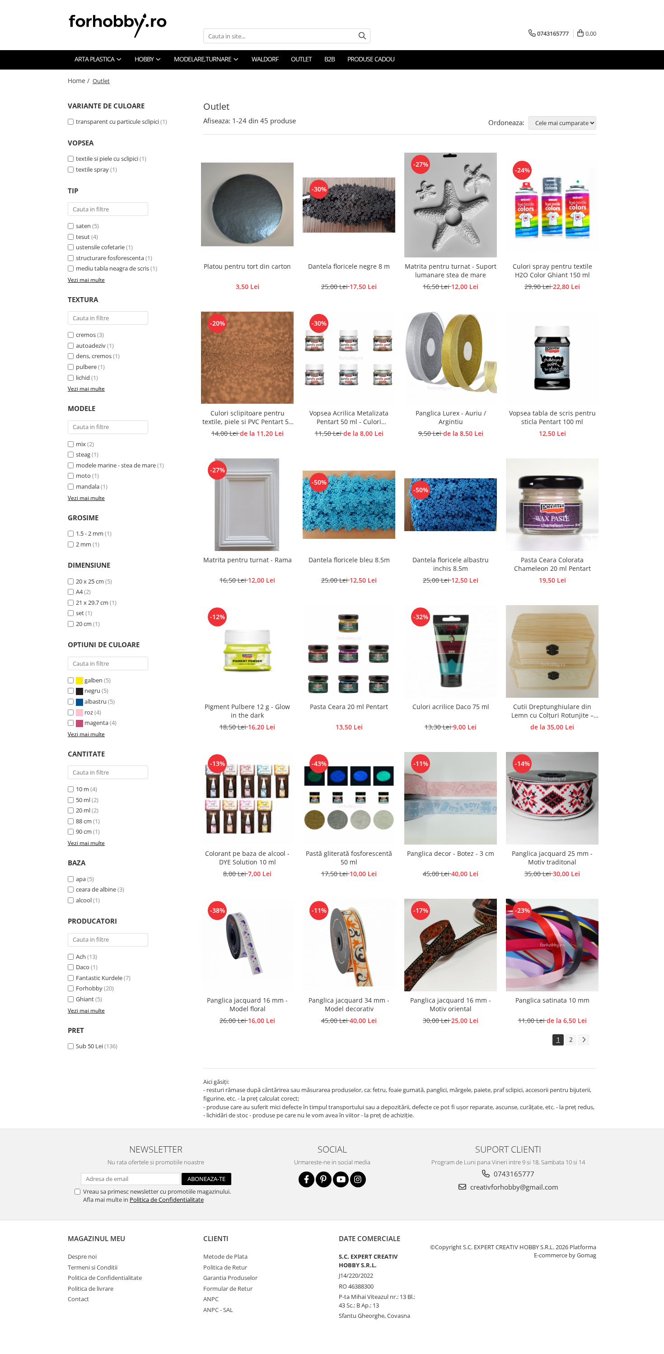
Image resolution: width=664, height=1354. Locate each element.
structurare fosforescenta (110, 258)
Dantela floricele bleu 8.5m (349, 560)
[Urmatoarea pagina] (583, 1040)
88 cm (84, 821)
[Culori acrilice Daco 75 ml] (450, 651)
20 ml (83, 810)
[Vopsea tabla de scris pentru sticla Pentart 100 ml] (552, 358)
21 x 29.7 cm (92, 602)
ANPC (211, 1299)
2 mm (83, 544)
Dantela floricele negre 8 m (349, 266)
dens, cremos (94, 356)
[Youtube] (341, 1179)
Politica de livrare (90, 1288)
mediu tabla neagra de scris (112, 268)
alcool (84, 900)
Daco (82, 967)
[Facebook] (306, 1179)
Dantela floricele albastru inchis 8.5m (450, 564)
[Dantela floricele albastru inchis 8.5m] (450, 504)
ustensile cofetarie (100, 247)
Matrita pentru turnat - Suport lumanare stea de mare (450, 270)
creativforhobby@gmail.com (513, 1186)
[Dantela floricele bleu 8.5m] (349, 505)
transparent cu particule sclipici (117, 121)
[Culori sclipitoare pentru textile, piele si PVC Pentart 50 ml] (247, 358)
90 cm (84, 831)
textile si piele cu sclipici (107, 158)
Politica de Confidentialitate (167, 1199)
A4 (79, 592)
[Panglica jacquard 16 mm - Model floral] (247, 945)
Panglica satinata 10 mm (552, 1000)
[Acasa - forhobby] (126, 25)
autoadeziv (91, 345)
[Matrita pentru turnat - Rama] (247, 504)
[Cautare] (362, 35)
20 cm (84, 624)
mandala (87, 486)
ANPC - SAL (218, 1310)
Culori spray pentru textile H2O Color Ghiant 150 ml (552, 270)
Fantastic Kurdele (99, 978)
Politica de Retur (225, 1267)
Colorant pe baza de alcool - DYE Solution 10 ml (247, 857)
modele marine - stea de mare (116, 465)
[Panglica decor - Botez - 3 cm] (450, 798)
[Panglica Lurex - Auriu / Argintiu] (450, 358)
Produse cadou (370, 59)
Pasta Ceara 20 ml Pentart (349, 706)
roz (88, 712)
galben (93, 680)
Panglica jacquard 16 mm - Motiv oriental (450, 1004)
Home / (79, 80)
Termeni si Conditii (92, 1267)
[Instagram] (358, 1179)
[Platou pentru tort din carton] (247, 205)
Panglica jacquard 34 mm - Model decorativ (349, 1004)
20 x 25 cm (90, 581)
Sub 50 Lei (89, 1046)
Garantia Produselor (230, 1278)
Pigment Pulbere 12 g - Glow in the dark (247, 710)
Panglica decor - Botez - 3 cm (450, 853)
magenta (96, 723)
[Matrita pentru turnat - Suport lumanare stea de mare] (450, 205)
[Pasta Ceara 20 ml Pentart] (349, 651)
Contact (78, 1299)
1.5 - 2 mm (89, 533)
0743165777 (513, 1173)
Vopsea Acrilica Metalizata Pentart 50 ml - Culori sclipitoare (348, 418)
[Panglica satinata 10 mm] (552, 945)
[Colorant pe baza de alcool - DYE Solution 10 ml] (247, 798)
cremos (86, 335)
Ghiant (85, 999)
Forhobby (89, 988)
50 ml (83, 800)
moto (83, 476)
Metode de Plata (225, 1256)
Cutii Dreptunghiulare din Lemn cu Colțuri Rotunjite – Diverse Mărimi (552, 711)
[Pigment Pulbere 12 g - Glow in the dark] (247, 651)
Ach (81, 956)
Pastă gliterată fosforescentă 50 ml (349, 857)
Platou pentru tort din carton (247, 266)
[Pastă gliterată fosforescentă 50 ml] (349, 798)
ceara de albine (96, 889)
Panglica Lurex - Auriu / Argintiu (451, 417)
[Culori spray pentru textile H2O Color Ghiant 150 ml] (552, 205)
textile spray (92, 169)
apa (81, 879)
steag (83, 454)
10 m (82, 789)
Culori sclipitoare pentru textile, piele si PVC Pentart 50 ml (247, 418)
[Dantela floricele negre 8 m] (349, 205)
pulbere (86, 367)
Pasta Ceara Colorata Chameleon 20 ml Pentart (552, 564)
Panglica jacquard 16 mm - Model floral (247, 1004)
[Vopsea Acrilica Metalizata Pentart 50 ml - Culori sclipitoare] (349, 358)
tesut (83, 237)
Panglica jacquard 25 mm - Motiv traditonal (552, 857)
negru (92, 690)
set (80, 613)
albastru (95, 701)
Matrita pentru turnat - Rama (247, 560)
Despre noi (82, 1256)
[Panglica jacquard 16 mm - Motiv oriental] (450, 945)
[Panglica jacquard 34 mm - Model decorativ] (349, 945)
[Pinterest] (324, 1179)
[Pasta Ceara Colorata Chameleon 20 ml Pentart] (552, 504)
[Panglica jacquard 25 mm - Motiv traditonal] (552, 798)
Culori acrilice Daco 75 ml (450, 706)
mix (81, 444)
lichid (83, 378)
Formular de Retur (228, 1288)
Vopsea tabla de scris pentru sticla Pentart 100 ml (552, 417)
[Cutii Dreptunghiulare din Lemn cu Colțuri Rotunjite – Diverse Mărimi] (552, 651)
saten (83, 226)
